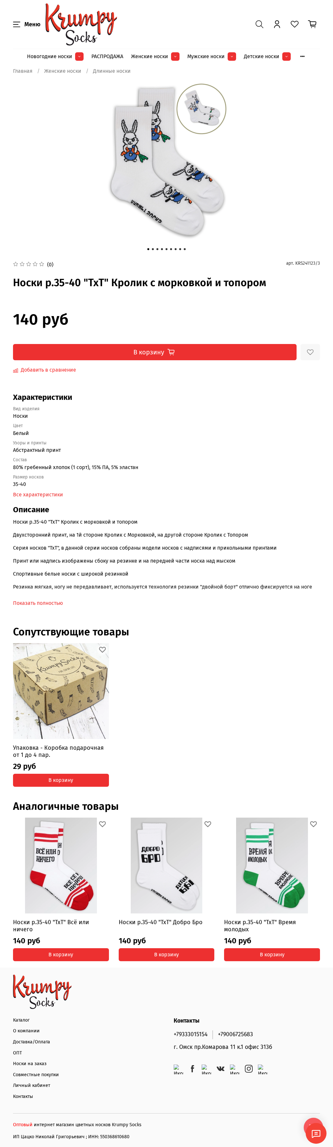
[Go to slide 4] (162, 249)
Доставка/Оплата (31, 1042)
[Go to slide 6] (171, 249)
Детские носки (261, 56)
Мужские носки (206, 56)
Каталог (21, 1020)
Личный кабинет (31, 1085)
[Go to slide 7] (176, 249)
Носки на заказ (30, 1063)
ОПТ (17, 1053)
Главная (23, 71)
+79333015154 (190, 1034)
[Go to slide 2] (153, 249)
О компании (26, 1031)
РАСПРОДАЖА (107, 56)
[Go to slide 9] (185, 249)
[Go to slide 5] (166, 249)
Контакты (23, 1096)
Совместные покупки (36, 1074)
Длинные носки (112, 71)
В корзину (60, 780)
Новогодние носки (49, 56)
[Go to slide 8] (180, 249)
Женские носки (149, 56)
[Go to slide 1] (148, 249)
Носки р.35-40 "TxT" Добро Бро (161, 922)
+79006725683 (235, 1034)
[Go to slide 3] (157, 249)
